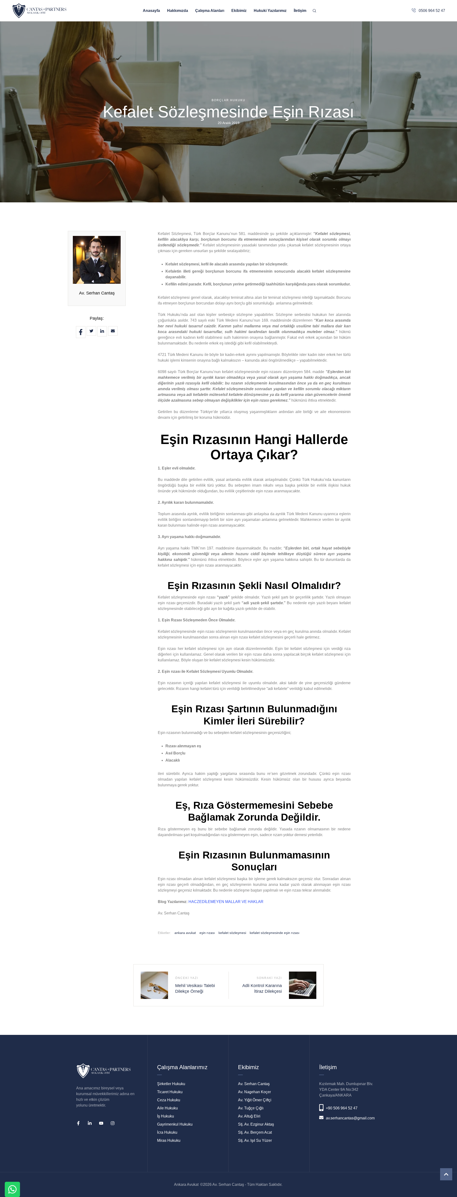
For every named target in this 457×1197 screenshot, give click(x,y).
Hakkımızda (177, 11)
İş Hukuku (165, 1116)
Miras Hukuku (168, 1140)
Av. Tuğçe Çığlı (250, 1108)
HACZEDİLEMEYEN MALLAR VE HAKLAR (226, 902)
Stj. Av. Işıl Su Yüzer (255, 1140)
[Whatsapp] (12, 1189)
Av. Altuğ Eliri (249, 1116)
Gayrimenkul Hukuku (175, 1124)
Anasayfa (151, 11)
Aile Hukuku (167, 1108)
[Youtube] (101, 1123)
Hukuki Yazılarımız (270, 11)
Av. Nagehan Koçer (254, 1092)
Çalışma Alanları (209, 11)
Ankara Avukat (186, 1184)
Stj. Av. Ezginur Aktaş (256, 1124)
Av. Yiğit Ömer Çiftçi (254, 1100)
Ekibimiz (239, 11)
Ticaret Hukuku (170, 1092)
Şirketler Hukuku (171, 1084)
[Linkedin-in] (90, 1123)
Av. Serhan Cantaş (97, 293)
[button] (446, 1174)
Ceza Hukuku (168, 1100)
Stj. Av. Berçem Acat (255, 1132)
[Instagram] (112, 1123)
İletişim (300, 11)
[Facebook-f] (78, 1123)
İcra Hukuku (167, 1132)
